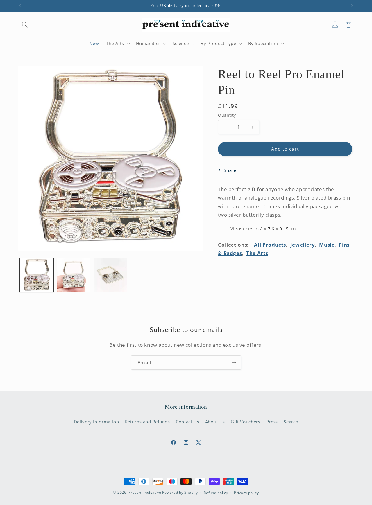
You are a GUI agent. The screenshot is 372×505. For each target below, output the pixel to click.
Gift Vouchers (245, 422)
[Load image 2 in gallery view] (74, 275)
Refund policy (216, 492)
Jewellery (302, 244)
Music (326, 244)
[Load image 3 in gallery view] (111, 275)
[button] (25, 24)
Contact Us (187, 422)
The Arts (257, 253)
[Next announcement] (352, 6)
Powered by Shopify (180, 492)
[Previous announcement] (20, 6)
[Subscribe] (234, 362)
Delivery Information (96, 422)
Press (272, 422)
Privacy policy (246, 492)
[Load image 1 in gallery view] (37, 275)
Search (291, 422)
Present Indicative (144, 492)
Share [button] (230, 170)
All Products (270, 244)
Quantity (227, 115)
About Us (215, 422)
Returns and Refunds (147, 422)
